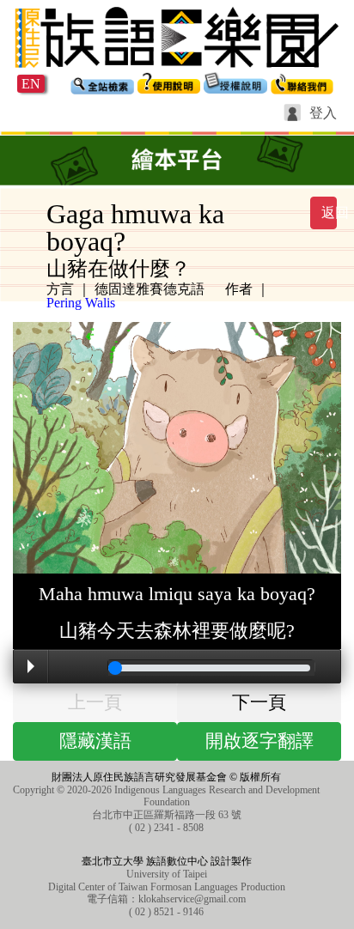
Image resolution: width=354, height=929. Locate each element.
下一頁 (259, 702)
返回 (329, 212)
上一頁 (95, 702)
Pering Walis (80, 302)
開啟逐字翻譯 (259, 741)
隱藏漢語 (95, 741)
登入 (323, 113)
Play (30, 666)
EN (30, 83)
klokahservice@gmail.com (192, 899)
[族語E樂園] (177, 70)
